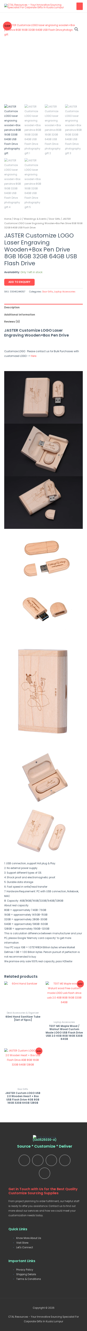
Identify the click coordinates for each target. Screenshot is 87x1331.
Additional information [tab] (19, 314)
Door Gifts (54, 219)
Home (7, 219)
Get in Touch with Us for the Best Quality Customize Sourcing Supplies (42, 1191)
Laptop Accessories (64, 291)
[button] (76, 29)
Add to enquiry (19, 282)
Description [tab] (12, 307)
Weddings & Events (35, 219)
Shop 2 (18, 219)
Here (33, 356)
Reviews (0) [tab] (12, 321)
